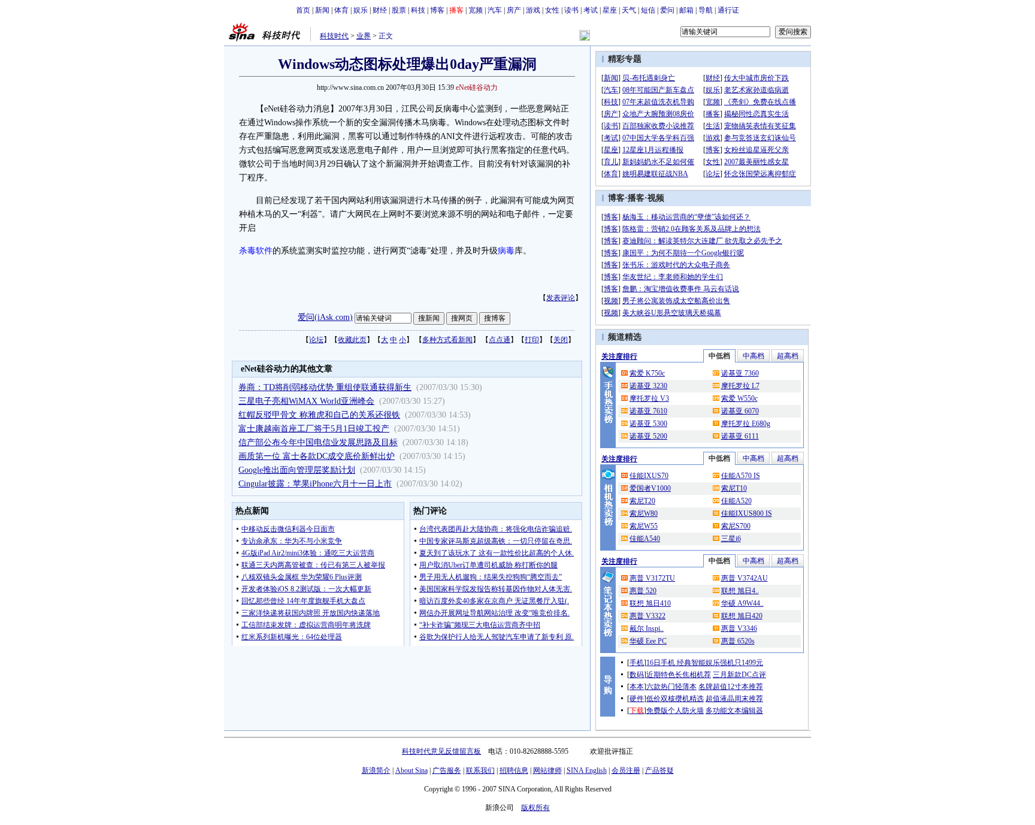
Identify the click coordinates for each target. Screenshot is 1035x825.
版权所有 (535, 807)
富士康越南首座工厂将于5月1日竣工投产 (313, 428)
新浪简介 (376, 770)
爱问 (667, 10)
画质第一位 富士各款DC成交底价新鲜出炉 (316, 456)
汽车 (495, 10)
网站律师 (547, 770)
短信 (648, 10)
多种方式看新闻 (447, 340)
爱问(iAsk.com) (325, 317)
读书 (571, 10)
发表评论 (560, 298)
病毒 (506, 250)
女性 (552, 10)
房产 (514, 10)
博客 (437, 10)
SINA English (587, 770)
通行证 (728, 10)
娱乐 (360, 10)
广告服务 (446, 770)
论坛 (316, 340)
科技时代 (334, 36)
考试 (590, 10)
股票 (399, 10)
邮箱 (686, 10)
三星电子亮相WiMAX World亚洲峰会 (306, 401)
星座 (610, 10)
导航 (705, 10)
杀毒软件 (256, 250)
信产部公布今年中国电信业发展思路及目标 (318, 442)
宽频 (475, 10)
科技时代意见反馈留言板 (441, 751)
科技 (418, 10)
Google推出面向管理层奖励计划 (296, 470)
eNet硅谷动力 (477, 87)
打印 (532, 340)
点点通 (499, 340)
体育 (341, 10)
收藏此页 (352, 340)
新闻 (322, 10)
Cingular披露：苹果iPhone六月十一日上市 (315, 483)
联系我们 (480, 770)
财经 (380, 10)
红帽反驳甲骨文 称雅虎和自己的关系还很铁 (319, 414)
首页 (303, 10)
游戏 (533, 10)
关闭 (560, 340)
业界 (363, 36)
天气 (629, 10)
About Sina (411, 770)
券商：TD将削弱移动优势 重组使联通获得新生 (324, 387)
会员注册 (626, 770)
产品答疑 (659, 770)
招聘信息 (514, 770)
